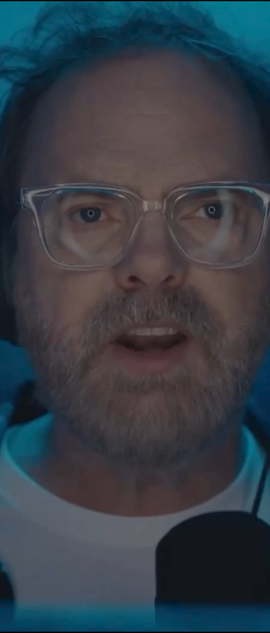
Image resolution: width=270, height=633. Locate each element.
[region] (135, 630)
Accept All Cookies (219, 630)
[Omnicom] (14, 3)
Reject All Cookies (208, 630)
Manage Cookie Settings (196, 630)
